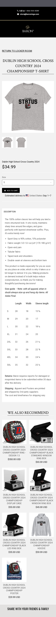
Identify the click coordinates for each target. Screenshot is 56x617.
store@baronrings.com (29, 14)
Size (4, 177)
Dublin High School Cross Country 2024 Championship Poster (14, 589)
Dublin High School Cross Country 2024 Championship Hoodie (41, 544)
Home (4, 43)
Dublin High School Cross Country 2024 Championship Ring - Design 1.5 (14, 451)
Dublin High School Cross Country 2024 (20, 161)
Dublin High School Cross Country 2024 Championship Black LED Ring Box (14, 544)
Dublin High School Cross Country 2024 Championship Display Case (14, 499)
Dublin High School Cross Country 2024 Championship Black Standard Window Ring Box (41, 453)
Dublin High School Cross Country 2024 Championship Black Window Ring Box (41, 499)
